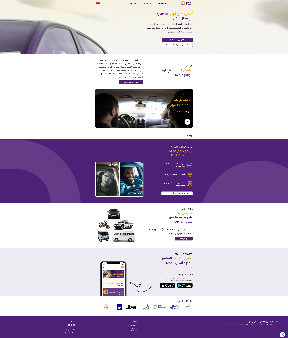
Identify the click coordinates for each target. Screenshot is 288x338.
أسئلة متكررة (134, 3)
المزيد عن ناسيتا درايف (131, 82)
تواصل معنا (184, 238)
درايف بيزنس (148, 3)
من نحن (172, 3)
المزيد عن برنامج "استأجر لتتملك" (177, 44)
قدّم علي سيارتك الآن (177, 39)
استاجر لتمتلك (161, 3)
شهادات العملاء (183, 111)
